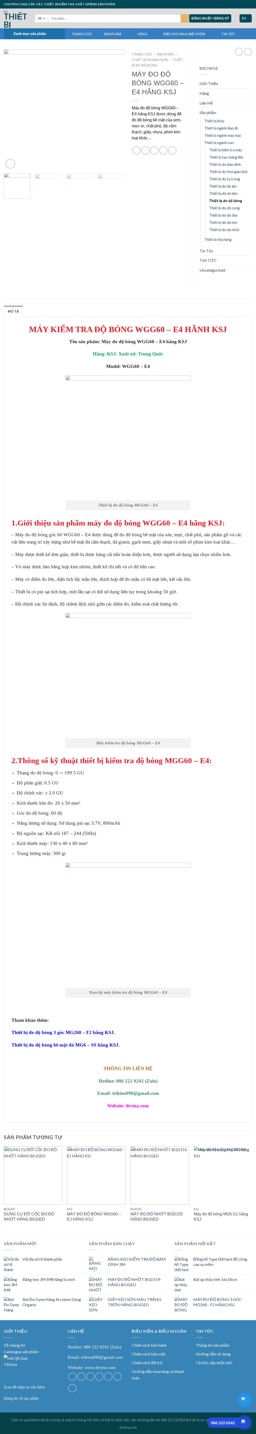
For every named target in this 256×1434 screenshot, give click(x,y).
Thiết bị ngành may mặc (222, 135)
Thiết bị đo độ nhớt (224, 230)
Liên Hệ (206, 103)
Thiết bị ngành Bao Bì (221, 128)
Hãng (143, 34)
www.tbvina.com (100, 1367)
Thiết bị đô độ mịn (223, 222)
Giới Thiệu (209, 83)
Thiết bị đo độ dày (223, 215)
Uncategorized (212, 270)
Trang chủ (82, 34)
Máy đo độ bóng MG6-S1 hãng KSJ (221, 1216)
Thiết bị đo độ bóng (225, 201)
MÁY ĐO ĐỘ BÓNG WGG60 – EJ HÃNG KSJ (94, 1216)
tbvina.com (128, 1427)
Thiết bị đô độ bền (223, 193)
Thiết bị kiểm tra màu (225, 150)
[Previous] (12, 110)
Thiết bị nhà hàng (218, 239)
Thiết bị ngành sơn (150, 60)
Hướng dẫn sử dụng (213, 1353)
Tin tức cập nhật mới (214, 1362)
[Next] (115, 110)
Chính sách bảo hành (149, 1345)
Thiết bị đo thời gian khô (228, 172)
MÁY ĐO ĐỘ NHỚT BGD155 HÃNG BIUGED (156, 1216)
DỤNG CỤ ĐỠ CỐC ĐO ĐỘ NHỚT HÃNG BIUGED (29, 1216)
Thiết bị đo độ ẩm (222, 186)
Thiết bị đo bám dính (225, 164)
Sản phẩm (112, 34)
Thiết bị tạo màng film (226, 157)
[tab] (13, 311)
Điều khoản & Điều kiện (184, 34)
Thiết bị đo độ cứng (224, 208)
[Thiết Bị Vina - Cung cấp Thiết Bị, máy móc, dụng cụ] (16, 18)
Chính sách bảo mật (149, 1353)
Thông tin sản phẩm (213, 1345)
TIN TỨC (229, 34)
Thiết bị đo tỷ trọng (224, 179)
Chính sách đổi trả (147, 1362)
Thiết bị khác (214, 121)
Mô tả (13, 311)
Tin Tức (207, 250)
